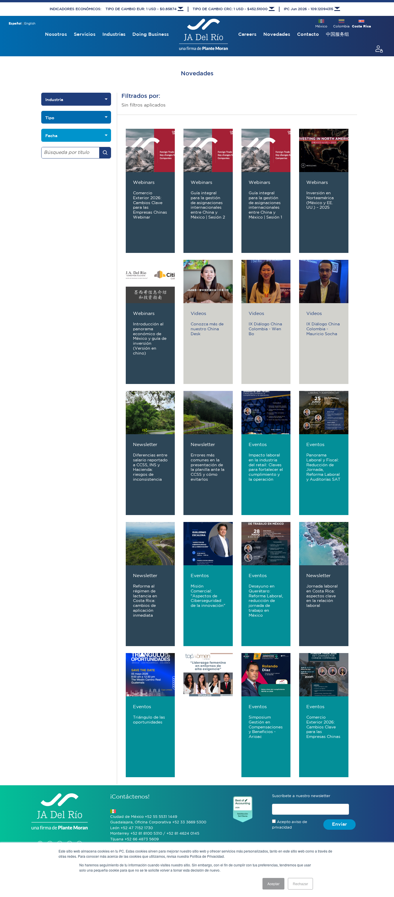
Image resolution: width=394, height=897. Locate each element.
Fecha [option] (51, 135)
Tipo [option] (49, 117)
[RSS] (79, 838)
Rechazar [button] (300, 883)
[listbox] (76, 99)
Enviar (339, 824)
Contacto (308, 34)
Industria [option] (54, 99)
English (29, 23)
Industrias (113, 34)
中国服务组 (337, 34)
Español (15, 23)
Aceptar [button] (273, 883)
